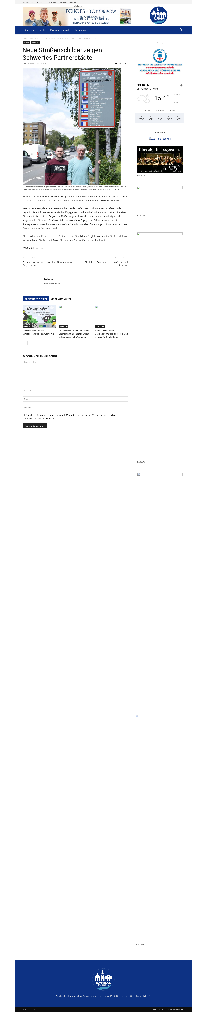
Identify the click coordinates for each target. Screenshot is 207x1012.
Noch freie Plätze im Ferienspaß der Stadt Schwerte (106, 263)
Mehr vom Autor (60, 299)
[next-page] (29, 343)
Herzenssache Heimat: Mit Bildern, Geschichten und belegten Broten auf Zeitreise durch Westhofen (74, 333)
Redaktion (31, 63)
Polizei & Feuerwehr (60, 29)
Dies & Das (43, 38)
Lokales (42, 29)
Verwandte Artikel (35, 299)
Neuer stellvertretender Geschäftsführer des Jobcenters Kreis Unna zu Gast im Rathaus (111, 333)
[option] (159, 63)
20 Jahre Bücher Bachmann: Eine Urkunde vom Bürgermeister (47, 263)
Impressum (52, 2)
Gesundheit (81, 29)
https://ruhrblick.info (52, 284)
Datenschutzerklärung (67, 2)
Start (25, 38)
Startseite (29, 29)
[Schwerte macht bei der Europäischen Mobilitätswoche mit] (39, 316)
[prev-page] (24, 343)
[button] (180, 30)
